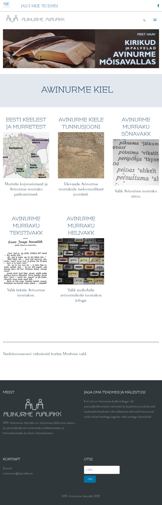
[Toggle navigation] (154, 20)
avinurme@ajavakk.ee (18, 473)
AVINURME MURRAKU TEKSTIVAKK (26, 226)
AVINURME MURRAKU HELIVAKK (81, 226)
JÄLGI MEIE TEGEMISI (39, 6)
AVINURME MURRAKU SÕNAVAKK (136, 127)
